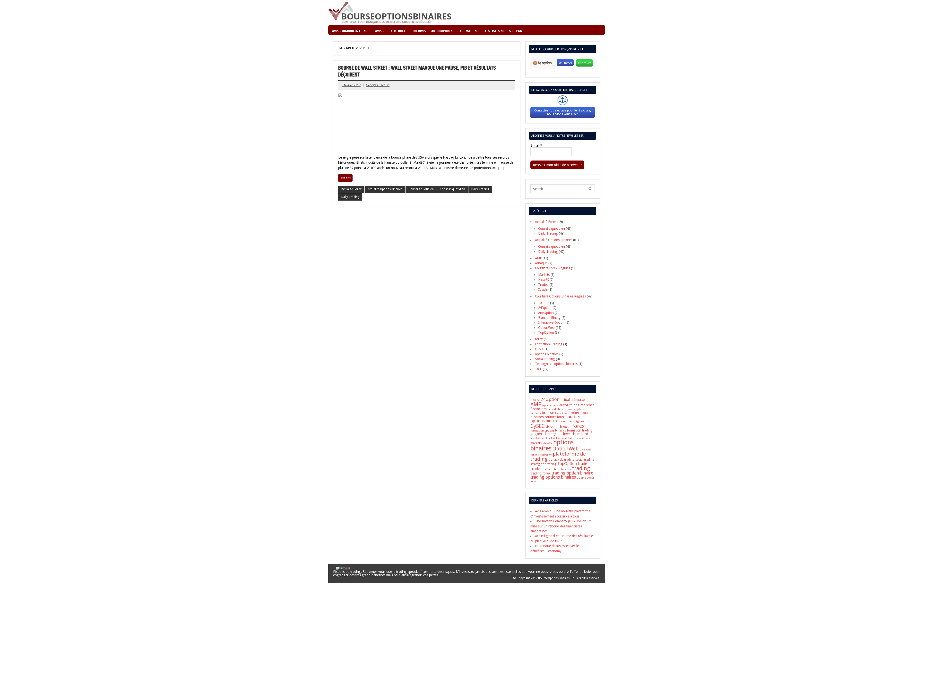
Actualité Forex (351, 189)
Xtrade (542, 289)
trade (582, 463)
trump (533, 481)
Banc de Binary (549, 318)
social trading (584, 459)
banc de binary (557, 409)
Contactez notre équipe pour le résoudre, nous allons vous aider (562, 112)
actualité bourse (573, 400)
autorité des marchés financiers (562, 407)
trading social (586, 477)
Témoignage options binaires (556, 364)
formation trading (580, 430)
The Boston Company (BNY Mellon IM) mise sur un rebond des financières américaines (561, 526)
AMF (538, 258)
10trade (543, 303)
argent (545, 405)
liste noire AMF (564, 438)
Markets (544, 275)
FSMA (539, 349)
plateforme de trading (558, 456)
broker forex (561, 413)
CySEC (537, 426)
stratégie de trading (543, 464)
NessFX (543, 279)
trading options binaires (553, 477)
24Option (545, 308)
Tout (538, 369)
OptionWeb (546, 328)
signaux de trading (561, 459)
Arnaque (541, 263)
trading (581, 468)
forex (539, 339)
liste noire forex (582, 438)
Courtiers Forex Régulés (552, 268)
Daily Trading (480, 189)
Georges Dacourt (377, 85)
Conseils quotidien (421, 189)
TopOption (546, 332)
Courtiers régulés (572, 421)
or (550, 454)
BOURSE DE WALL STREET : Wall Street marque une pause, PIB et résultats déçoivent (417, 71)
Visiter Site (584, 63)
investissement (575, 434)
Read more (345, 178)
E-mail (536, 145)
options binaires (546, 354)
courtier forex (555, 417)
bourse (548, 412)
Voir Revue (565, 62)
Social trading (545, 359)
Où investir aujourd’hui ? (432, 31)
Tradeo (543, 285)
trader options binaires (557, 469)
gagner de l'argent (546, 434)
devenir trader (558, 426)
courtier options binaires (555, 418)
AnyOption (546, 313)
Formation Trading (548, 344)
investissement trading (542, 438)
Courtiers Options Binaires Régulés (560, 296)
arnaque (554, 405)
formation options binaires (548, 430)
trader (536, 468)
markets (536, 443)
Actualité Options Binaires (385, 189)
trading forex (540, 473)
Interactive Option (551, 322)
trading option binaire (572, 472)
